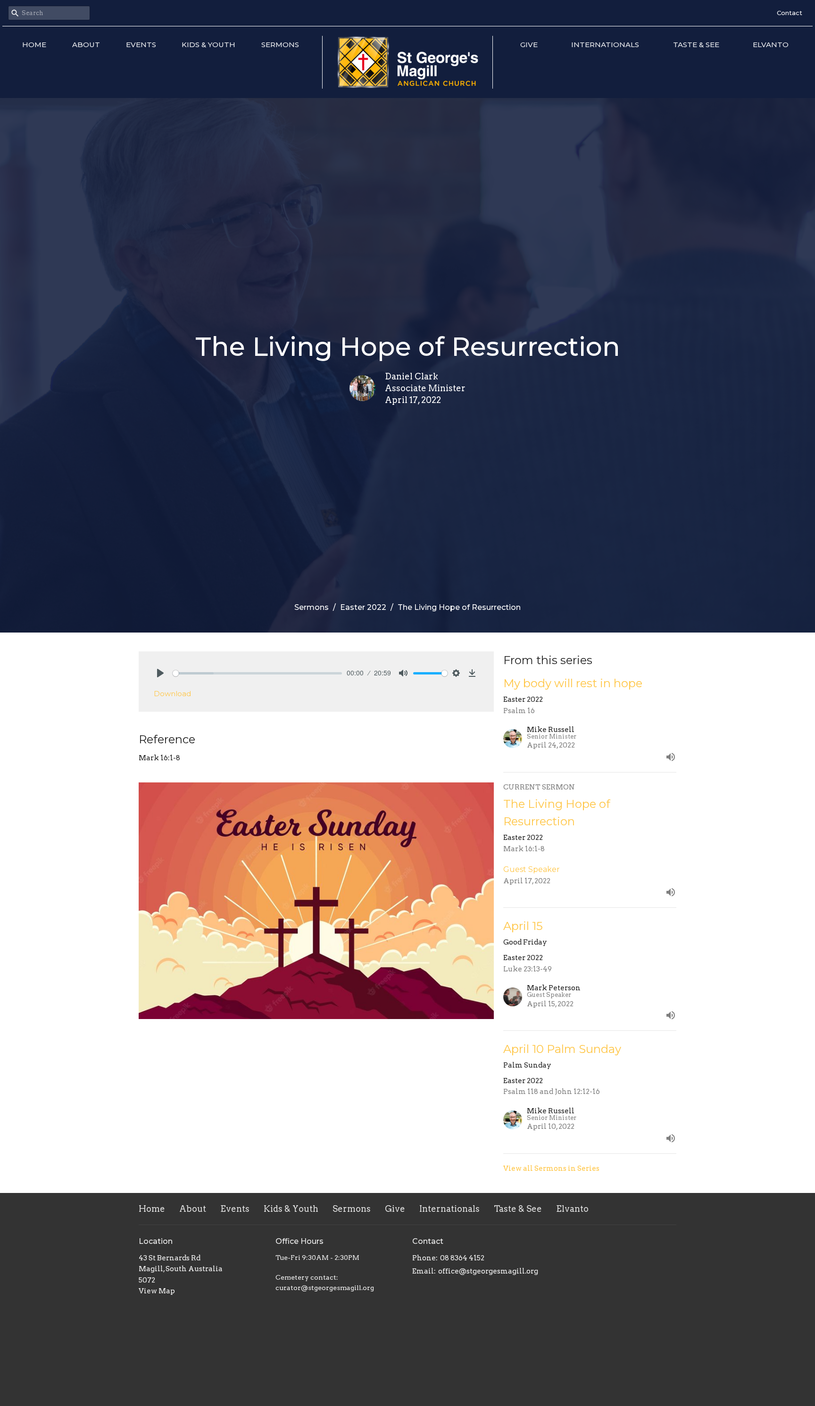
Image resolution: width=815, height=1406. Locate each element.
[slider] (257, 673)
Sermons (280, 44)
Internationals (605, 44)
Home (34, 44)
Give (529, 44)
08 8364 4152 (462, 1258)
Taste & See (696, 44)
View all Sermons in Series (551, 1168)
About (86, 44)
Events (141, 44)
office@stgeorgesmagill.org (488, 1271)
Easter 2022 (363, 607)
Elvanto (771, 44)
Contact (789, 12)
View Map (157, 1291)
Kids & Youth (208, 44)
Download (172, 693)
